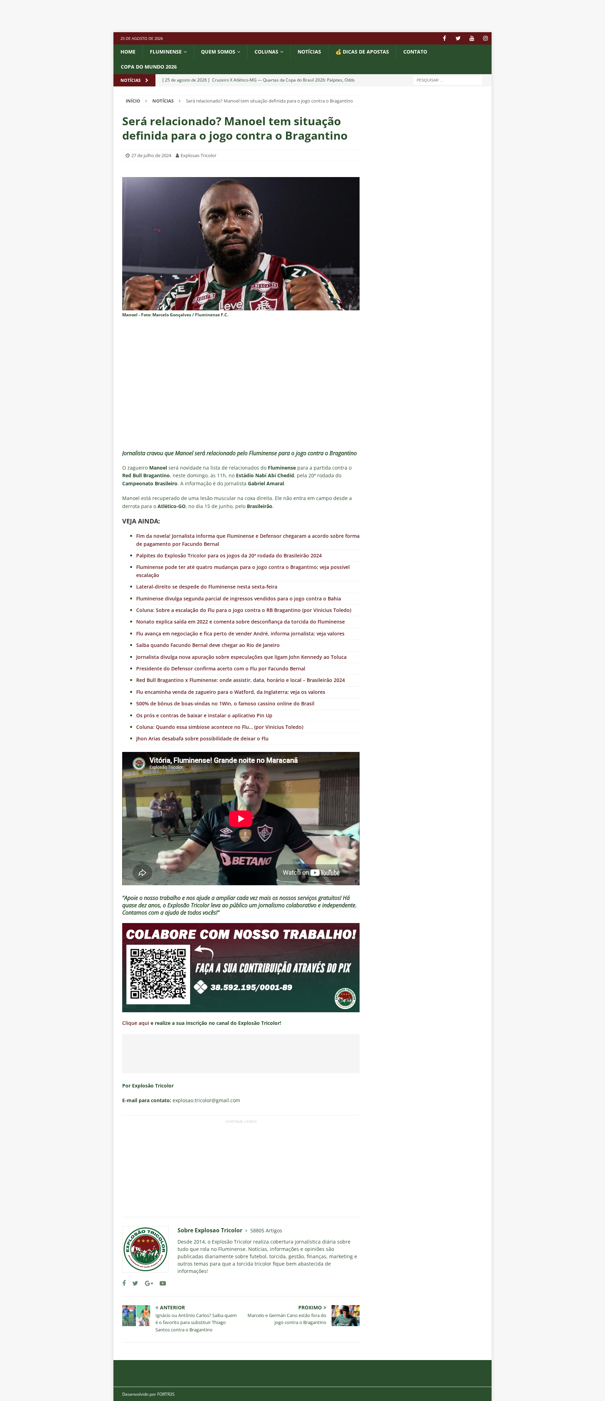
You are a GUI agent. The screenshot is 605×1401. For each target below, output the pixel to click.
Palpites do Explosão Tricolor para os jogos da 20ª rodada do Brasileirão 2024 (229, 555)
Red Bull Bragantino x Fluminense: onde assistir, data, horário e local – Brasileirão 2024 (240, 680)
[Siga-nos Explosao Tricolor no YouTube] (160, 1283)
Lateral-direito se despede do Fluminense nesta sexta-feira (206, 586)
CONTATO (415, 51)
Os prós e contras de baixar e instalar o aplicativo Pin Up (204, 715)
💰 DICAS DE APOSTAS (362, 51)
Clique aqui (135, 1023)
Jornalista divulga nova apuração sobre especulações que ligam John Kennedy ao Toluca (241, 657)
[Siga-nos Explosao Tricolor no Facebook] (124, 1283)
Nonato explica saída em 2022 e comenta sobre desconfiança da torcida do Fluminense (240, 621)
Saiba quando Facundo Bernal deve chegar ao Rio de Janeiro (208, 645)
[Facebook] (444, 38)
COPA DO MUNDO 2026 (149, 66)
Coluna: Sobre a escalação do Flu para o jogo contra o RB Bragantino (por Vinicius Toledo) (243, 610)
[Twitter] (458, 38)
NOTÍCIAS (309, 51)
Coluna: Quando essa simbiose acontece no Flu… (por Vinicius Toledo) (219, 727)
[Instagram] (485, 38)
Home (127, 51)
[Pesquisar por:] (448, 79)
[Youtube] (472, 38)
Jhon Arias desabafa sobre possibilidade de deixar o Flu (202, 738)
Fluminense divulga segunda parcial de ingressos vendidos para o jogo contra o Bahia (238, 598)
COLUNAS (266, 51)
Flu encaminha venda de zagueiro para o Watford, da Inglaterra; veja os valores (230, 692)
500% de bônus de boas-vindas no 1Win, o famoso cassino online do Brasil (225, 703)
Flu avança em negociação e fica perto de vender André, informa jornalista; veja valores (240, 633)
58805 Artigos (266, 1230)
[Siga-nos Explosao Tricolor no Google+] (146, 1283)
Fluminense (166, 51)
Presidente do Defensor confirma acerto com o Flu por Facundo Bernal (220, 668)
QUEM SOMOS (218, 51)
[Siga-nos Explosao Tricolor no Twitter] (132, 1283)
